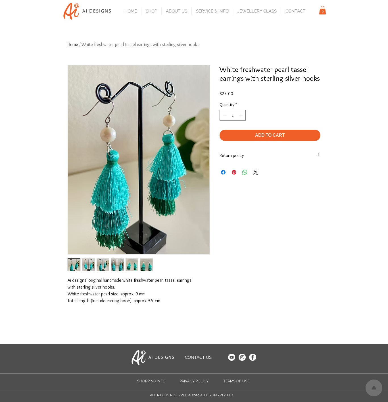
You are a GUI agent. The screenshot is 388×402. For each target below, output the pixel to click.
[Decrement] (224, 115)
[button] (151, 11)
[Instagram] (242, 357)
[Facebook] (252, 357)
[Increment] (241, 115)
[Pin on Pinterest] (234, 172)
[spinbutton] (233, 115)
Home (73, 44)
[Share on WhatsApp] (244, 172)
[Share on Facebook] (223, 172)
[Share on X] (255, 172)
